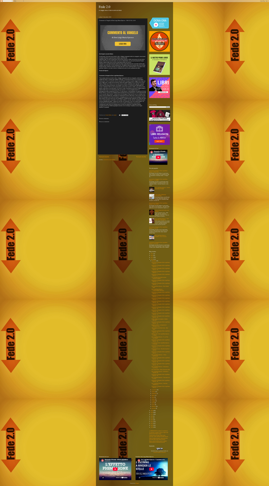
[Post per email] (120, 115)
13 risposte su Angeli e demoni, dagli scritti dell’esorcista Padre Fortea (158, 433)
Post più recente (104, 157)
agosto (153, 395)
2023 (152, 253)
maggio (153, 400)
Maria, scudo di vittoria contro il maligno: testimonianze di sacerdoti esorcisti (158, 442)
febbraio (154, 406)
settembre (154, 393)
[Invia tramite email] (122, 115)
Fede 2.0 (104, 6)
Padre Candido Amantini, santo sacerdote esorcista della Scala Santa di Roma (158, 439)
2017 (152, 414)
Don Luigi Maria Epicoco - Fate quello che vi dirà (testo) (162, 219)
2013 (152, 419)
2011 (152, 423)
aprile (153, 402)
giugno (153, 399)
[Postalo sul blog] (123, 115)
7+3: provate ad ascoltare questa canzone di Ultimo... (159, 278)
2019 (152, 410)
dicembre (154, 260)
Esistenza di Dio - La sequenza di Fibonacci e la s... (159, 325)
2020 (152, 259)
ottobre (153, 391)
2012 (152, 421)
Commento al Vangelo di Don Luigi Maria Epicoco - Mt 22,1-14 (158, 171)
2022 (152, 255)
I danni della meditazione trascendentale (160, 195)
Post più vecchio (141, 157)
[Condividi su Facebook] (126, 115)
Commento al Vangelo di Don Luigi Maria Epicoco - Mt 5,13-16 (158, 204)
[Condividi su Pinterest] (127, 115)
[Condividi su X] (125, 115)
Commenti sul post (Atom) (109, 159)
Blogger (137, 483)
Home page (122, 157)
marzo (153, 404)
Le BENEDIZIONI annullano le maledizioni (158, 430)
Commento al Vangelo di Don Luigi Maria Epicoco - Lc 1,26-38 (158, 180)
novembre (154, 389)
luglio (153, 397)
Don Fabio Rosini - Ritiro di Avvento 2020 (161, 369)
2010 (152, 425)
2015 (152, 416)
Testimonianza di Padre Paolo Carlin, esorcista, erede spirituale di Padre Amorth (158, 436)
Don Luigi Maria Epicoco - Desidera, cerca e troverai (160, 236)
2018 (152, 412)
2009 (152, 427)
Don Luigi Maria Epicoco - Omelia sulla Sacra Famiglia (162, 188)
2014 (152, 418)
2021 (152, 257)
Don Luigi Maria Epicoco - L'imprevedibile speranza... (158, 290)
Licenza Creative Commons (159, 452)
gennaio (154, 408)
